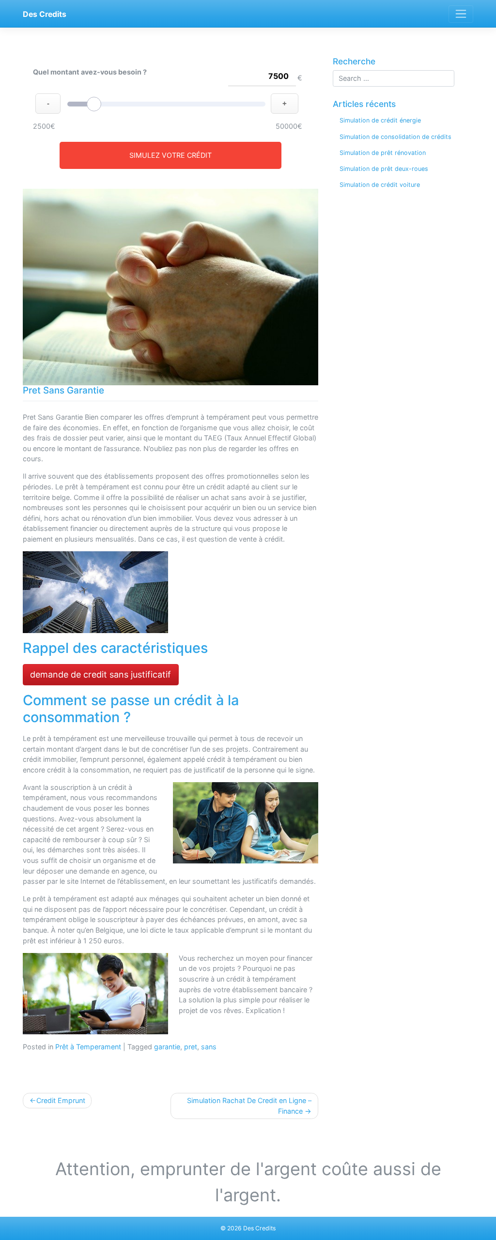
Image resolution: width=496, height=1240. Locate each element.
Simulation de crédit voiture (380, 184)
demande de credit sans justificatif (100, 674)
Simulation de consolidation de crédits (395, 136)
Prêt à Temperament (88, 1047)
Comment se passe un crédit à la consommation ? (131, 709)
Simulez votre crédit (170, 155)
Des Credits (44, 14)
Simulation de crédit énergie (380, 120)
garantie (167, 1047)
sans (209, 1047)
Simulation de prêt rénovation (383, 152)
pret (190, 1047)
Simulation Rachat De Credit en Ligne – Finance (249, 1105)
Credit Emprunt (60, 1100)
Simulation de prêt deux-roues (384, 168)
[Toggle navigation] (461, 14)
